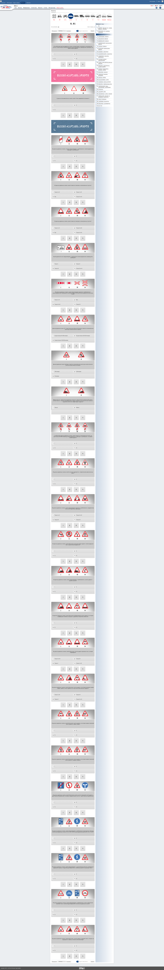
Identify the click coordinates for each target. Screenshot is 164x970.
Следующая (68, 961)
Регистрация (152, 1)
